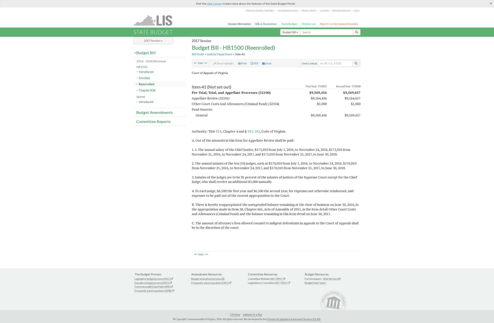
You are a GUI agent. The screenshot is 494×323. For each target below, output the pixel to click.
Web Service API (332, 278)
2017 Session (152, 40)
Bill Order (198, 54)
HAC (272, 278)
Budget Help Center (315, 282)
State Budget (289, 23)
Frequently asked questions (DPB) (152, 290)
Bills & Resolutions (266, 23)
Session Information (239, 23)
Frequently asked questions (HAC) (209, 282)
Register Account (341, 10)
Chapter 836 (147, 90)
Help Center (214, 3)
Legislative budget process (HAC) (152, 278)
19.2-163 (253, 131)
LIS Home (235, 314)
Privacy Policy (309, 10)
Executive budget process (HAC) (151, 282)
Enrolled (144, 78)
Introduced (146, 71)
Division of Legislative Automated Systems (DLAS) (293, 319)
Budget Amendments (154, 112)
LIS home (324, 10)
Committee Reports (153, 121)
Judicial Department (220, 54)
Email (268, 63)
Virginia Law (309, 23)
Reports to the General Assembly (339, 23)
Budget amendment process (206, 278)
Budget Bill (289, 32)
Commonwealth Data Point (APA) (152, 286)
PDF (256, 63)
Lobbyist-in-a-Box (252, 314)
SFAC (280, 278)
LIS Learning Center (288, 10)
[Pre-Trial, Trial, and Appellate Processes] (205, 63)
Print (244, 63)
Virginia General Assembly (260, 10)
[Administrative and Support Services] (195, 63)
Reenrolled (146, 84)
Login (356, 10)
